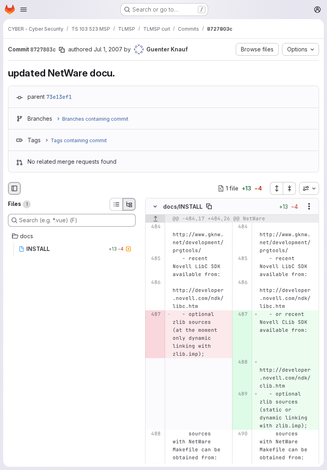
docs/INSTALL (183, 206)
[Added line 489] (241, 394)
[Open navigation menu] (23, 9)
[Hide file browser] (14, 188)
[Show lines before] (155, 219)
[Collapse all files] (289, 188)
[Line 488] (154, 434)
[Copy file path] (209, 206)
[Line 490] (241, 434)
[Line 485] (154, 258)
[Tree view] (129, 204)
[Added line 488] (241, 362)
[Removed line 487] (154, 314)
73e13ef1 (59, 96)
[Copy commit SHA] (62, 50)
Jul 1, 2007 (108, 49)
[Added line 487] (241, 314)
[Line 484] (154, 227)
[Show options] (309, 206)
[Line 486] (154, 282)
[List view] (116, 204)
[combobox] (309, 188)
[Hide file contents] (155, 206)
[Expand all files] (276, 188)
